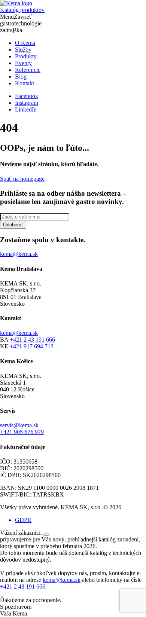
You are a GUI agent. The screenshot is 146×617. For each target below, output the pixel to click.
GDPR (23, 520)
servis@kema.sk (19, 425)
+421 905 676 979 (22, 432)
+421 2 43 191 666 (32, 339)
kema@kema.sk (19, 333)
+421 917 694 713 (32, 346)
